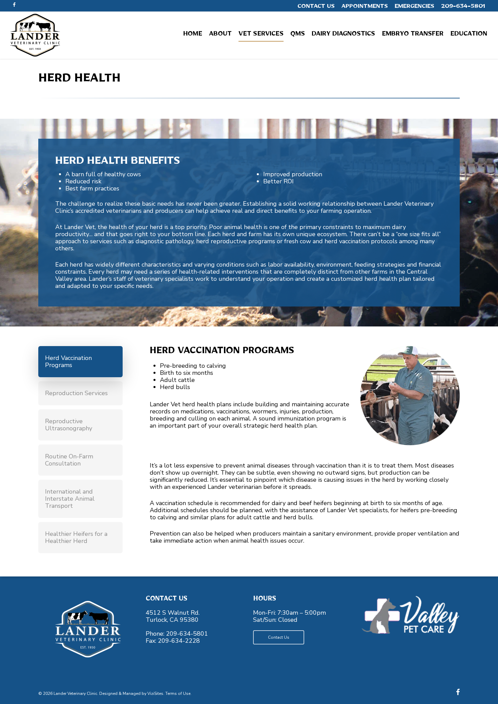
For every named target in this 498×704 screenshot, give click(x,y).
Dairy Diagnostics (343, 35)
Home (192, 35)
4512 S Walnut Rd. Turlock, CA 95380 (173, 616)
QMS (297, 35)
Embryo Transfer (412, 35)
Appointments (364, 7)
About (220, 35)
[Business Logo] (35, 35)
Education (468, 35)
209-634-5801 (463, 7)
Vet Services (261, 35)
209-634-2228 (179, 641)
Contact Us (316, 7)
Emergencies (414, 7)
